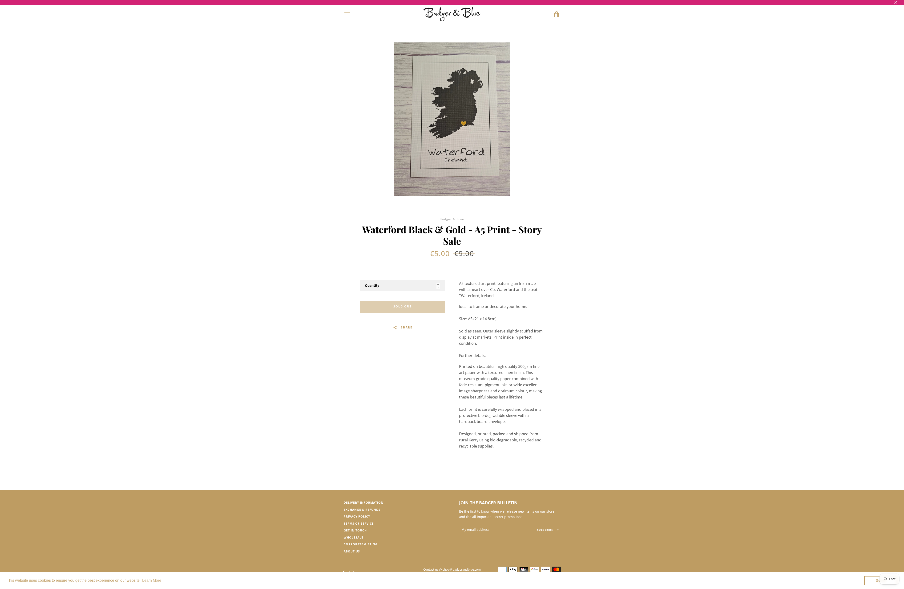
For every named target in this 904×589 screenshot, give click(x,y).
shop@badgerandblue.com (462, 569)
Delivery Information (363, 503)
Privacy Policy (357, 516)
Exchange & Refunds (362, 510)
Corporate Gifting (361, 544)
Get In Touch (355, 530)
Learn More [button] (151, 580)
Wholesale (353, 537)
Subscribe (545, 529)
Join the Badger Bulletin (488, 503)
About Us (352, 551)
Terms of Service (359, 524)
